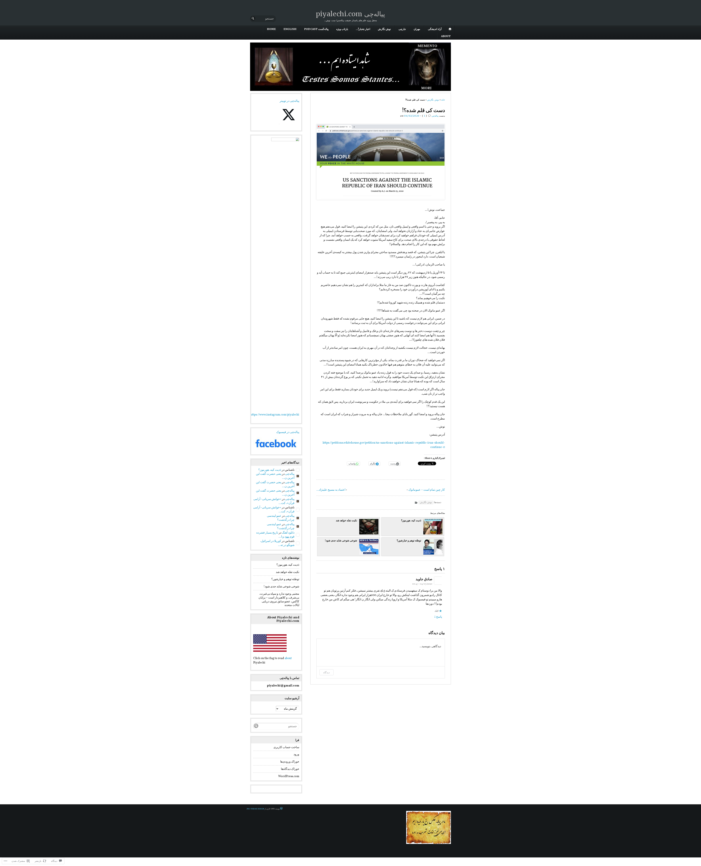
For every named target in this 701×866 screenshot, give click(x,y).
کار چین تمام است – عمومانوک (426, 490)
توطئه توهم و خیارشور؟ (409, 540)
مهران (417, 29)
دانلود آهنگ (288, 533)
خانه (443, 99)
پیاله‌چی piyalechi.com (350, 14)
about (288, 658)
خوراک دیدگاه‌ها (290, 769)
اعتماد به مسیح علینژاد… (330, 490)
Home (271, 29)
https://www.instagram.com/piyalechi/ (274, 415)
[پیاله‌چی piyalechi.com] (350, 67)
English (290, 29)
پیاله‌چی (435, 115)
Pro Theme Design (255, 809)
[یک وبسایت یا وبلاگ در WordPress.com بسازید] (281, 809)
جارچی (402, 29)
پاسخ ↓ (438, 617)
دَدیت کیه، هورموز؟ (411, 520)
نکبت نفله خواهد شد (346, 520)
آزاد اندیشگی (435, 29)
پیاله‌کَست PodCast (316, 29)
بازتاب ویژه (342, 29)
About (446, 36)
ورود (296, 755)
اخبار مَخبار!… (363, 29)
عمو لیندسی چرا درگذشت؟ (280, 518)
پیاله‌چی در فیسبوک (287, 432)
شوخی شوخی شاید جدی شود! (341, 540)
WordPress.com (288, 776)
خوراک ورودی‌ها (289, 762)
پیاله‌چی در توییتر (289, 101)
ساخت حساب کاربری (286, 747)
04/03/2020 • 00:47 (422, 584)
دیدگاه (326, 672)
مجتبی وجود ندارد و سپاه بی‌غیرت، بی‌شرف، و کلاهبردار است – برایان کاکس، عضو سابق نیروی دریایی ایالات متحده (278, 599)
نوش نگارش (384, 29)
